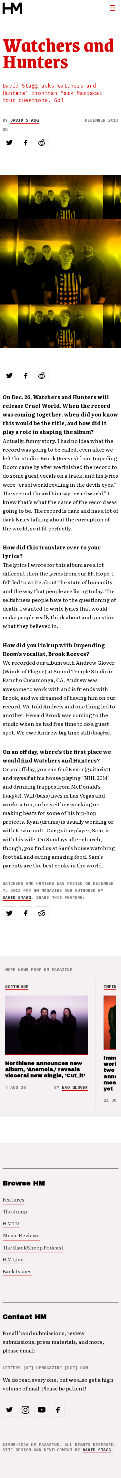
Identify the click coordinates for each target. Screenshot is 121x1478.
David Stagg (24, 120)
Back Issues (17, 1271)
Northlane (16, 986)
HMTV (11, 1223)
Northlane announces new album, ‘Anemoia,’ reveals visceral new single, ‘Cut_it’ (45, 1069)
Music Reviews (21, 1235)
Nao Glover (75, 1087)
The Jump (15, 1211)
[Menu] (112, 8)
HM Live (13, 1259)
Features (14, 1199)
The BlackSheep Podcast (33, 1247)
